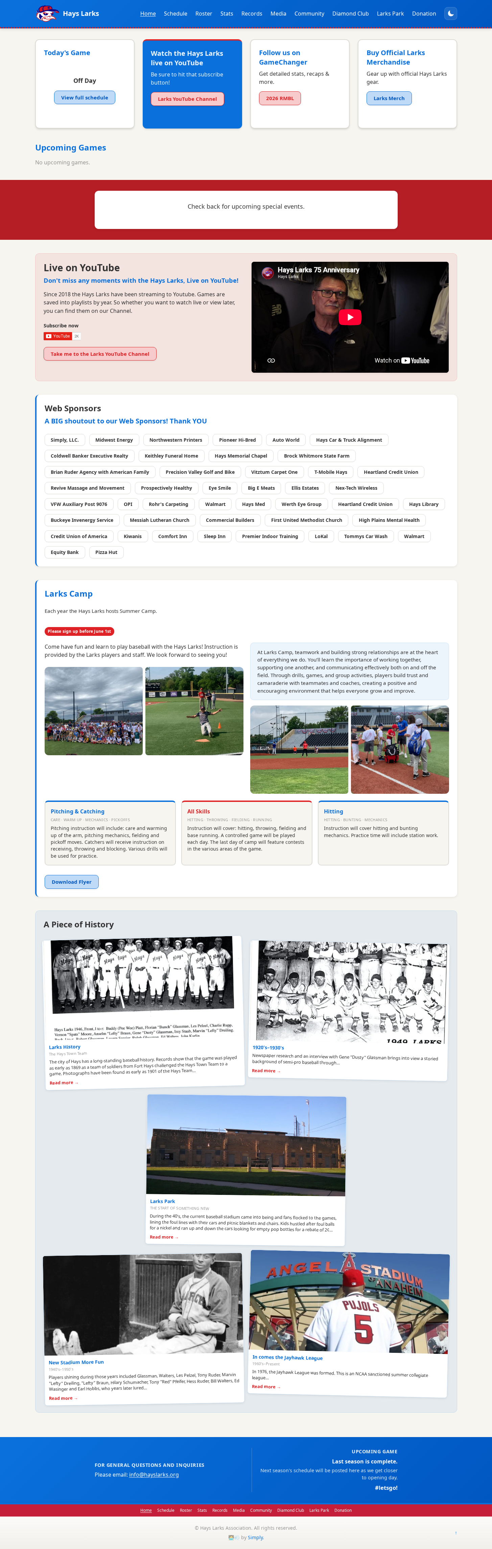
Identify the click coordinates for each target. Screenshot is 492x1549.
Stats (226, 13)
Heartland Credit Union (391, 472)
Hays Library (424, 504)
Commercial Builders (230, 520)
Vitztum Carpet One (274, 472)
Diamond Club (350, 13)
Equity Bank (65, 552)
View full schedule (84, 97)
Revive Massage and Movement (87, 488)
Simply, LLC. (65, 440)
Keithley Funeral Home (171, 456)
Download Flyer (72, 881)
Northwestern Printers (175, 440)
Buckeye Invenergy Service (82, 520)
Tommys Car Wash (366, 536)
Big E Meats (261, 488)
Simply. (256, 1537)
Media (278, 13)
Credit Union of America (79, 536)
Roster (203, 13)
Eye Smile (220, 488)
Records (251, 13)
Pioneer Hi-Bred (237, 440)
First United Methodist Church (306, 520)
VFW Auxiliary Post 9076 (79, 504)
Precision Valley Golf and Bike (200, 472)
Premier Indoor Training (270, 536)
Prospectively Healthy (166, 488)
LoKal (321, 536)
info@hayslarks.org (154, 1474)
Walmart (215, 504)
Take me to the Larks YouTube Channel (100, 353)
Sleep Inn (215, 536)
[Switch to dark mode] (450, 13)
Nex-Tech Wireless (356, 488)
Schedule (175, 13)
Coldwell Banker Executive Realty (89, 456)
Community (309, 13)
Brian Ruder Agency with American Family (100, 472)
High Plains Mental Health (389, 520)
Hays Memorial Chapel (241, 456)
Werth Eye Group (302, 504)
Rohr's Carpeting (168, 504)
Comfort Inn (172, 536)
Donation (424, 13)
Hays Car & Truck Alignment (349, 440)
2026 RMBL (280, 98)
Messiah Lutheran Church (159, 520)
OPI (128, 504)
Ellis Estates (305, 488)
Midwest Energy (114, 440)
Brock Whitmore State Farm (317, 456)
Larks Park (390, 13)
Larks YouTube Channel (187, 98)
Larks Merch (389, 98)
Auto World (286, 440)
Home (148, 13)
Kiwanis (133, 536)
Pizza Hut (106, 552)
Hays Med (253, 504)
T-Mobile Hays (330, 472)
